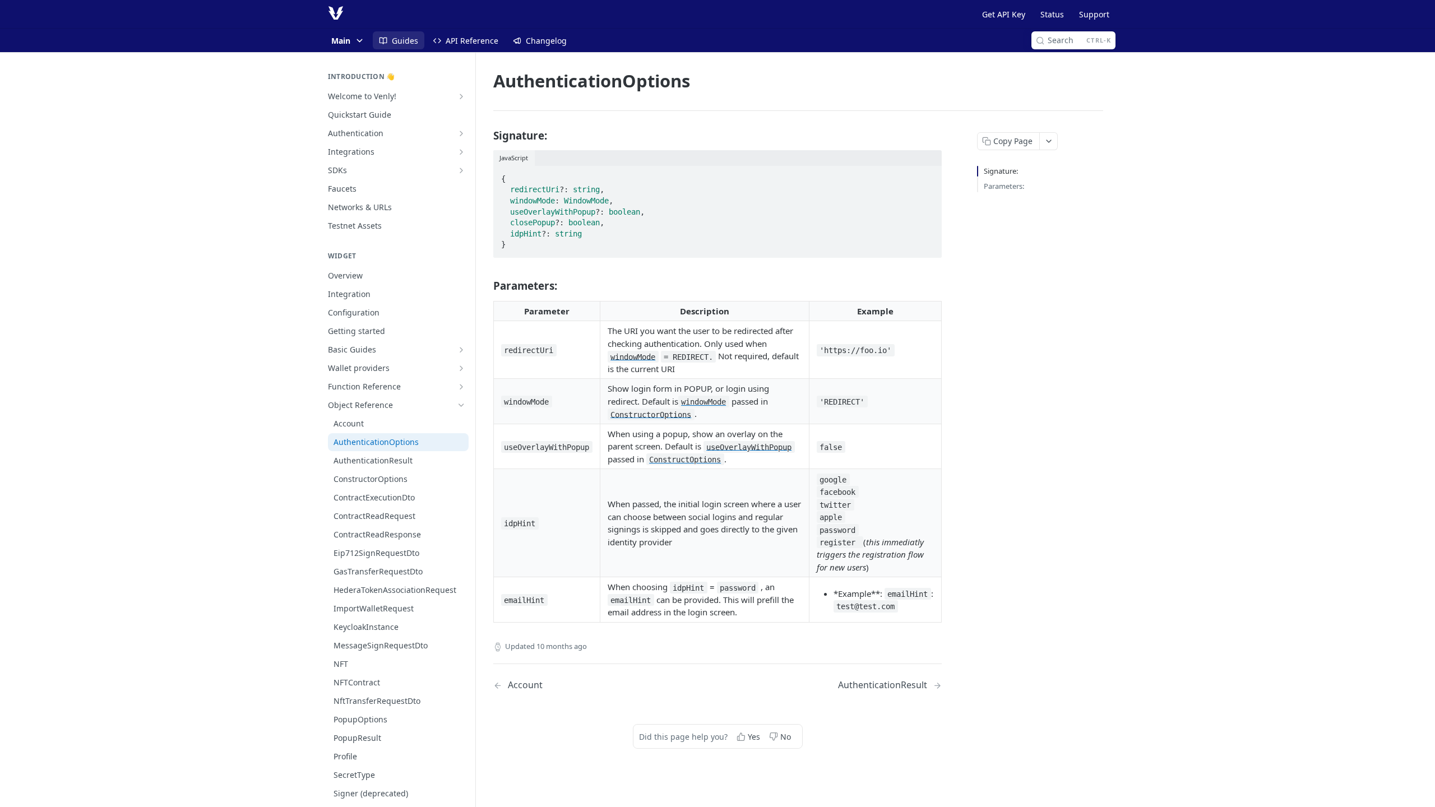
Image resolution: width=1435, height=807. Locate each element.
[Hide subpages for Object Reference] (461, 405)
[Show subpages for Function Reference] (461, 386)
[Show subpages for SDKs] (461, 170)
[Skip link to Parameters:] (485, 285)
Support (1094, 14)
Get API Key (1003, 14)
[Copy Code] (928, 175)
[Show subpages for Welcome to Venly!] (461, 96)
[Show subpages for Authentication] (461, 133)
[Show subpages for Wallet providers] (461, 368)
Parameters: (1004, 186)
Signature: (1001, 171)
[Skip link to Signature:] (485, 135)
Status (1052, 14)
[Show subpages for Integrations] (461, 151)
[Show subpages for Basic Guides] (461, 349)
